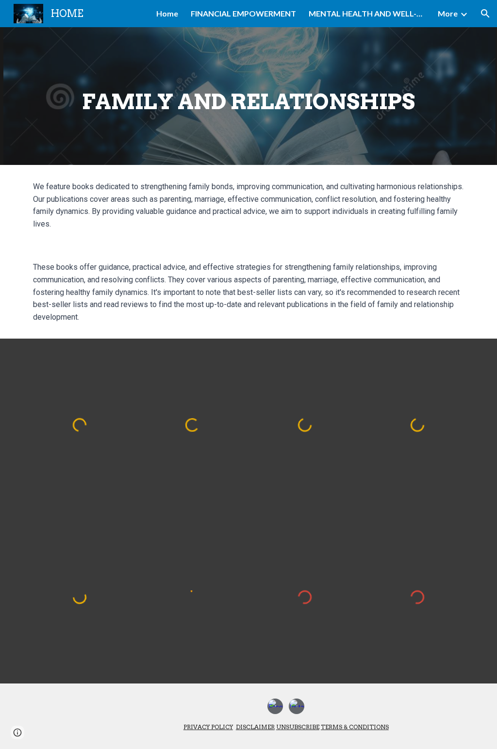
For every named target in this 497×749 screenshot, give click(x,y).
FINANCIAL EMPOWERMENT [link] (243, 13)
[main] (248, 96)
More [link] (448, 13)
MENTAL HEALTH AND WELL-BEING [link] (367, 13)
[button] (485, 13)
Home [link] (167, 13)
